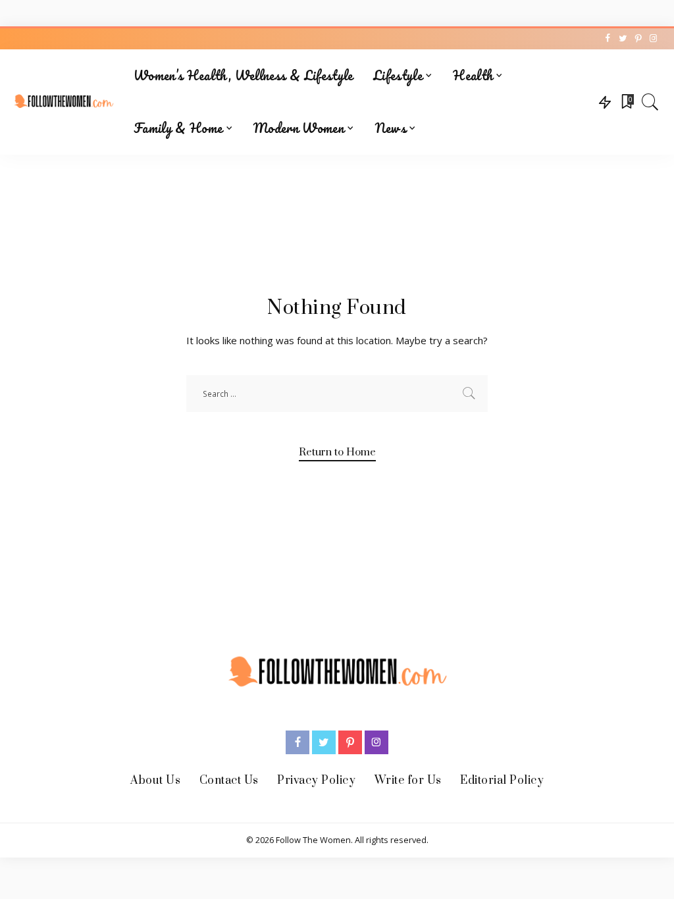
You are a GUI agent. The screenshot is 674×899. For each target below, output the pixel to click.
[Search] (650, 102)
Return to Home (337, 452)
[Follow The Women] (63, 102)
